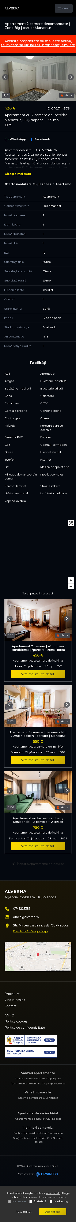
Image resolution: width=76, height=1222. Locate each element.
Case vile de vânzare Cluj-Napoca (38, 1097)
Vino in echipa (15, 1000)
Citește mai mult (18, 174)
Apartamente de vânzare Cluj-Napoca (38, 1078)
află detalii (53, 1193)
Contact (10, 1006)
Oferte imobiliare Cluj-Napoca (28, 184)
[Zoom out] (71, 586)
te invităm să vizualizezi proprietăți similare (38, 45)
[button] (5, 77)
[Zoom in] (71, 580)
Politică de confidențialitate (25, 1027)
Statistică (40, 1201)
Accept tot (52, 1211)
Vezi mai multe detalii (38, 674)
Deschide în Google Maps (30, 931)
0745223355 (21, 909)
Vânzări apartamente (38, 1073)
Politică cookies (16, 1021)
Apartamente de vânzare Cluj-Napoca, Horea (38, 1083)
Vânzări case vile (38, 1092)
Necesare (19, 1201)
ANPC (9, 1015)
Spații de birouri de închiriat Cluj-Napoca (38, 1133)
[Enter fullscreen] (71, 523)
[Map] (38, 554)
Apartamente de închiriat (38, 1113)
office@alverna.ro (26, 917)
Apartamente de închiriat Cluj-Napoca (38, 1118)
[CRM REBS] (46, 1174)
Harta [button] (68, 95)
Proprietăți (12, 994)
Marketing (61, 1201)
